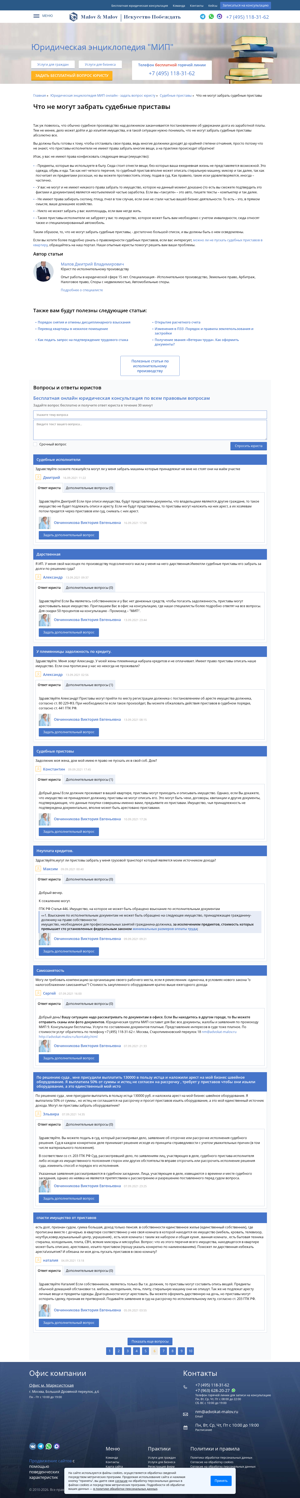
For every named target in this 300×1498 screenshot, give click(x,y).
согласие (121, 1481)
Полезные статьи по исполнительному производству (150, 366)
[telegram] (203, 16)
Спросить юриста (248, 446)
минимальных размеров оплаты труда (165, 929)
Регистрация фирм (161, 1466)
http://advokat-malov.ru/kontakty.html (68, 1036)
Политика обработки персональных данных (221, 1457)
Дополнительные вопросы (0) (89, 488)
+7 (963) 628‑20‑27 (213, 1390)
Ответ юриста (49, 488)
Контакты (196, 6)
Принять (221, 1480)
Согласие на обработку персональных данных (223, 1466)
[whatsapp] (49, 1446)
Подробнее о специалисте (82, 290)
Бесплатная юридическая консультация (139, 6)
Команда (179, 6)
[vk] (33, 1446)
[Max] (219, 16)
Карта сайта (114, 1466)
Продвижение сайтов (50, 1461)
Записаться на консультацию (246, 5)
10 (190, 1351)
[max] (56, 1446)
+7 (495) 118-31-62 (247, 16)
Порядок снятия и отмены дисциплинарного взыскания (84, 322)
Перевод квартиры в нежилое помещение (73, 329)
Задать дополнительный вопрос (68, 535)
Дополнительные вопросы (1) (89, 685)
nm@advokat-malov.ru (219, 1032)
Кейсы (212, 6)
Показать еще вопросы (150, 1341)
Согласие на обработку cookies (211, 1462)
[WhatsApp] (211, 16)
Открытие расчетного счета (177, 322)
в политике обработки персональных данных (125, 1489)
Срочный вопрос (53, 444)
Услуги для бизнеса (100, 64)
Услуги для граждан (53, 64)
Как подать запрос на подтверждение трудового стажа (83, 340)
